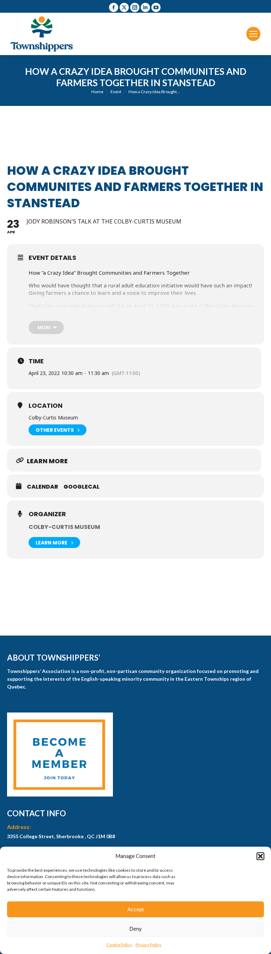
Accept (135, 909)
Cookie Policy (119, 944)
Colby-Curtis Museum (64, 527)
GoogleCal (82, 486)
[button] (260, 856)
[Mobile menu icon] (253, 34)
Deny (136, 929)
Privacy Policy (148, 944)
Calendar (42, 486)
